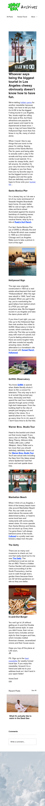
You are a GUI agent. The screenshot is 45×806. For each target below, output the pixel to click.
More (33, 17)
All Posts (10, 17)
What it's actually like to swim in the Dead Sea (20, 717)
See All (34, 690)
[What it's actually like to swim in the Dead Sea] (22, 703)
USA (10, 681)
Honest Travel (22, 17)
